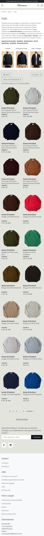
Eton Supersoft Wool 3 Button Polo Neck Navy (9, 147)
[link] (11, 96)
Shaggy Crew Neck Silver (31, 323)
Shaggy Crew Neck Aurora (10, 359)
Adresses (5, 510)
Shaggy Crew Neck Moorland (11, 288)
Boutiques (5, 466)
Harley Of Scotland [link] (8, 108)
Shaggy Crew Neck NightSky (11, 394)
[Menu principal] (2, 5)
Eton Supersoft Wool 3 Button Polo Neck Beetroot (10, 182)
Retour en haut (22, 419)
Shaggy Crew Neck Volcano (32, 288)
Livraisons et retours (9, 476)
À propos (5, 463)
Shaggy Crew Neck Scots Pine (10, 253)
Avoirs (4, 507)
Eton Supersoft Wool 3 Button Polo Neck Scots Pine (11, 111)
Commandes (6, 504)
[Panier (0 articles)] (42, 5)
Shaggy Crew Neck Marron (10, 217)
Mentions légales (8, 483)
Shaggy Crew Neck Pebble (10, 323)
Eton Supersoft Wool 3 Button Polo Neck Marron (31, 147)
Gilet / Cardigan (36, 48)
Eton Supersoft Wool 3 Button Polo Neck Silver (31, 111)
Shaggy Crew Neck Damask (32, 217)
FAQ (3, 487)
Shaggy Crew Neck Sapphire (32, 394)
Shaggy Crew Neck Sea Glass (32, 359)
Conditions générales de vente (13, 480)
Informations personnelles (12, 500)
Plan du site (6, 490)
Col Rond (7, 48)
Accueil (4, 11)
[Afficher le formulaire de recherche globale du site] (38, 5)
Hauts (9, 11)
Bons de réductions (9, 514)
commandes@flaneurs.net (12, 534)
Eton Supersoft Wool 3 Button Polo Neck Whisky (31, 182)
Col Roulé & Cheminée (22, 48)
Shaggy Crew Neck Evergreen (29, 253)
